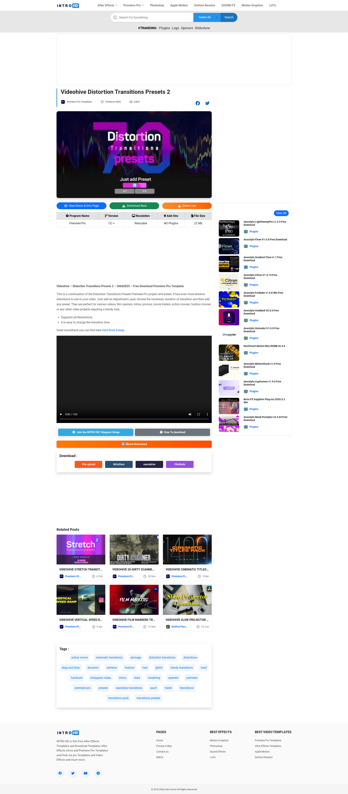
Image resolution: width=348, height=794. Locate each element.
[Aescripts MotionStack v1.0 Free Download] (229, 370)
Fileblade (179, 464)
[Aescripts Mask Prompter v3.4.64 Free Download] (229, 423)
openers (173, 678)
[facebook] (60, 773)
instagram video (100, 678)
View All (281, 213)
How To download (174, 432)
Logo (175, 28)
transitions (187, 688)
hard (204, 667)
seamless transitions (129, 688)
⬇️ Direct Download (134, 444)
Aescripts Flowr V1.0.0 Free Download (265, 239)
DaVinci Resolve (179, 626)
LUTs (213, 757)
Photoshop (216, 746)
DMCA (159, 757)
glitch (159, 667)
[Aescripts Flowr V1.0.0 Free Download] (229, 246)
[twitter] (72, 773)
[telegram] (98, 773)
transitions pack (118, 698)
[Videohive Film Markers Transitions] (134, 600)
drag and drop (71, 667)
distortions (190, 657)
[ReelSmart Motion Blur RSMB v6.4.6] (229, 352)
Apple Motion (262, 751)
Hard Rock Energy (113, 330)
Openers (187, 28)
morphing (154, 678)
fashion (129, 667)
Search (229, 17)
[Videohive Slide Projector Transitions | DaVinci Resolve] (187, 600)
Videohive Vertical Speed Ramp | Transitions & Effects (101, 620)
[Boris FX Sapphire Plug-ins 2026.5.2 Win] (229, 405)
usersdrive (149, 464)
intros (122, 678)
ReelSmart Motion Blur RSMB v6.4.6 (264, 346)
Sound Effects (218, 751)
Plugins (164, 28)
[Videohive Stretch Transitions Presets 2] (81, 550)
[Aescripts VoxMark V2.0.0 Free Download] (229, 317)
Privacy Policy (164, 746)
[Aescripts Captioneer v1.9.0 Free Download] (229, 388)
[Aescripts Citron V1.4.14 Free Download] (229, 281)
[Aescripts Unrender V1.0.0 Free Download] (229, 334)
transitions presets (148, 698)
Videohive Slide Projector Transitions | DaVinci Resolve (208, 620)
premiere (191, 678)
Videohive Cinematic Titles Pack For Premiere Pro (203, 569)
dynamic (93, 667)
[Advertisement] (174, 59)
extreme (112, 667)
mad (137, 678)
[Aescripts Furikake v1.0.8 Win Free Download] (229, 299)
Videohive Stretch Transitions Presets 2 (90, 569)
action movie (79, 657)
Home (159, 740)
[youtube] (85, 773)
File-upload (88, 464)
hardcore (76, 678)
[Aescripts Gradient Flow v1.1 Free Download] (229, 263)
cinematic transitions (109, 657)
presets (103, 688)
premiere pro (83, 688)
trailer (168, 688)
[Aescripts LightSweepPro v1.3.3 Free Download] (229, 228)
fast (145, 667)
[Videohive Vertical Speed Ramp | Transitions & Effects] (81, 600)
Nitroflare (119, 464)
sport (153, 688)
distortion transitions (162, 657)
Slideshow (202, 28)
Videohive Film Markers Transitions (140, 620)
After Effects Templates (268, 746)
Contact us (162, 751)
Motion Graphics (219, 740)
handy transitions (182, 667)
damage (135, 657)
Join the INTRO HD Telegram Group (98, 432)
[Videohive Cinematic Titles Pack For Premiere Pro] (187, 550)
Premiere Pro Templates (79, 101)
